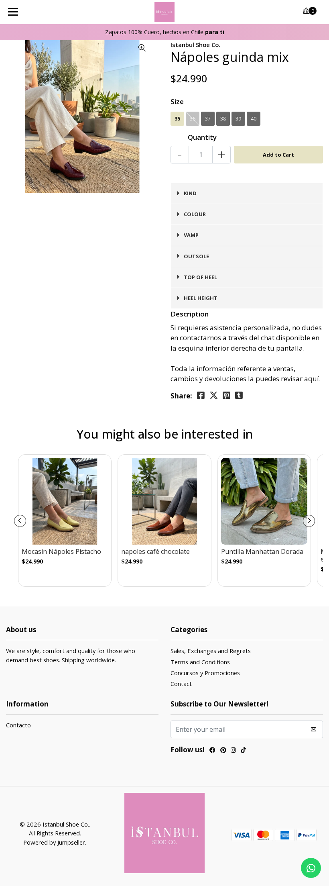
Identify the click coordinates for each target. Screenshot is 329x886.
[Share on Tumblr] (239, 395)
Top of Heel (200, 277)
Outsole (196, 256)
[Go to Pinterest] (223, 750)
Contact (181, 684)
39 (238, 118)
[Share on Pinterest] (226, 395)
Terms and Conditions (200, 662)
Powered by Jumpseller (54, 842)
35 (177, 118)
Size (177, 101)
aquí (311, 378)
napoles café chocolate (155, 551)
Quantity (202, 137)
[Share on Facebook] (201, 395)
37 (208, 118)
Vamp (191, 235)
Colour (195, 214)
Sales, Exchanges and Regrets (211, 651)
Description (190, 313)
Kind (190, 193)
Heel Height (200, 298)
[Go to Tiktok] (243, 750)
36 (192, 118)
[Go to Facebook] (212, 750)
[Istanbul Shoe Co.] (164, 12)
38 (223, 118)
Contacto (18, 725)
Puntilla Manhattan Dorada (262, 551)
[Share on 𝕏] (213, 395)
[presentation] (20, 521)
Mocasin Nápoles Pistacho (61, 551)
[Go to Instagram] (233, 750)
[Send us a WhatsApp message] (311, 868)
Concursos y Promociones (205, 673)
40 (253, 118)
